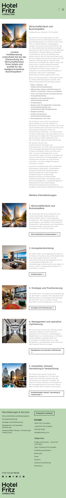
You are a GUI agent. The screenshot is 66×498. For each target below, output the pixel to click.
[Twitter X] (6, 476)
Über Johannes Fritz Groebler (45, 447)
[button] (63, 9)
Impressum (38, 466)
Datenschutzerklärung (42, 463)
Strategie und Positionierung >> (42, 308)
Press (36, 456)
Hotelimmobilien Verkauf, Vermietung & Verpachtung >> (45, 393)
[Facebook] (16, 476)
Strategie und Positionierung (12, 422)
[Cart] (59, 9)
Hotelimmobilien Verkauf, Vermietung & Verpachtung (16, 431)
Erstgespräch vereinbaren (44, 413)
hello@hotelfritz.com (41, 432)
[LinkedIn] (3, 476)
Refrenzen (38, 453)
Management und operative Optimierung (12, 426)
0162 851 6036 (39, 429)
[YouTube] (10, 476)
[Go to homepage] (10, 9)
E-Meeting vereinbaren (42, 450)
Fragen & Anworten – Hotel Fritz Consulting (46, 443)
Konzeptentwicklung (9, 419)
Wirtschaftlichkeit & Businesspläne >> (44, 234)
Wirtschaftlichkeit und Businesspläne (15, 416)
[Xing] (13, 476)
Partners (37, 460)
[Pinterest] (23, 476)
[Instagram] (20, 476)
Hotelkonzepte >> (37, 274)
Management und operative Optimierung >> (46, 351)
